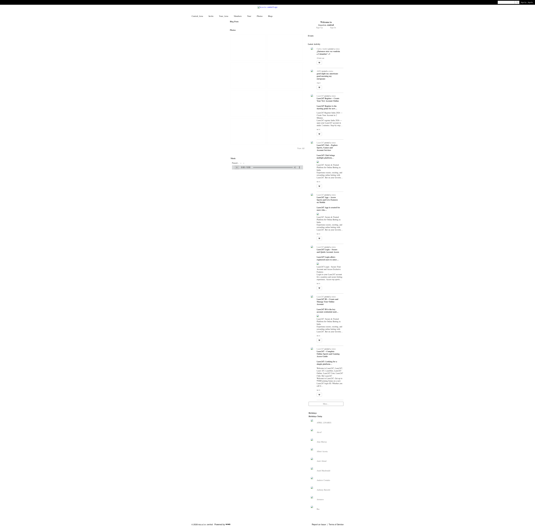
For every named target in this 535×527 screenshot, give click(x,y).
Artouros (320, 499)
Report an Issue (319, 524)
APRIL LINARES (324, 422)
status (337, 48)
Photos (233, 30)
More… (326, 403)
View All (300, 148)
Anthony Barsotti (323, 489)
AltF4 (319, 71)
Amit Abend (321, 461)
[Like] (319, 63)
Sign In (530, 2)
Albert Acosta (322, 451)
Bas (318, 509)
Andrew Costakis (323, 480)
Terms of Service (336, 524)
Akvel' (319, 432)
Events (310, 35)
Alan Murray (322, 441)
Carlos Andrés (322, 48)
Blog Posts (234, 21)
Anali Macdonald (323, 470)
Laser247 (320, 95)
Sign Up (523, 2)
